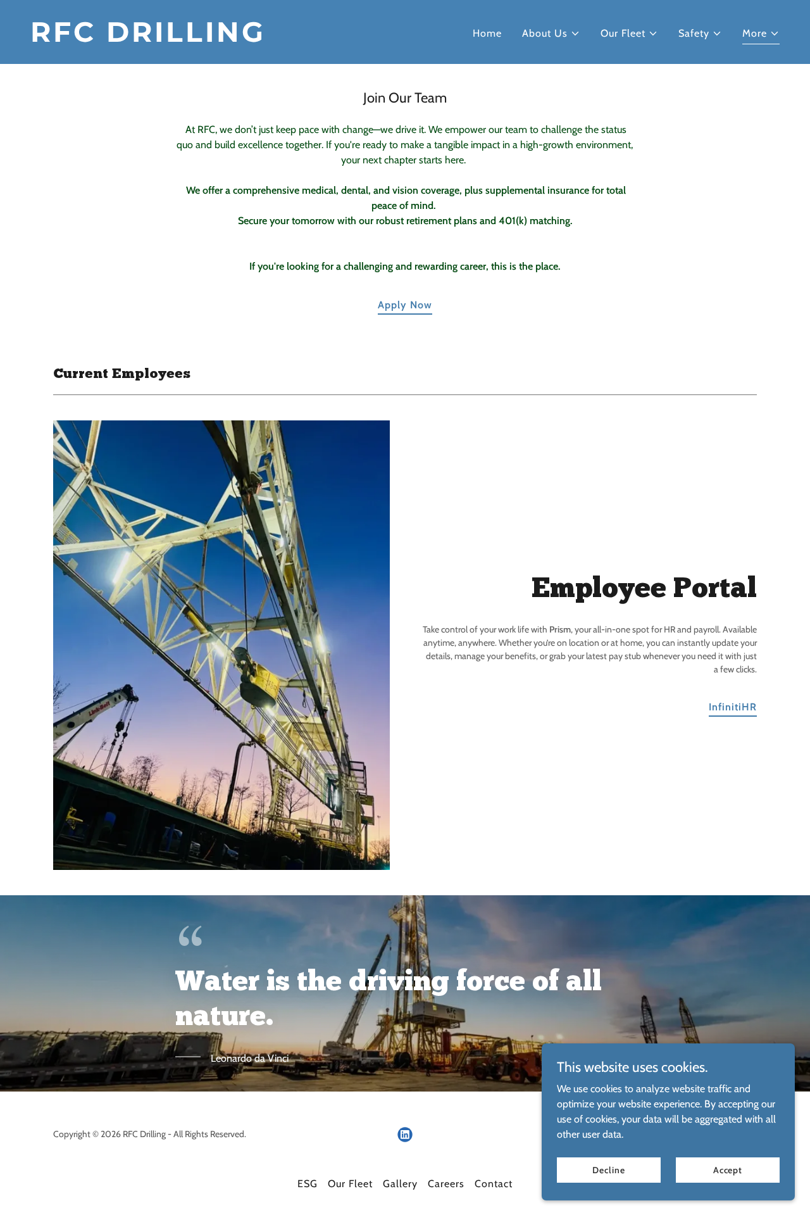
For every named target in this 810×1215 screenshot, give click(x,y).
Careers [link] (446, 1184)
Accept (727, 1169)
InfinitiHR (733, 707)
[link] (212, 38)
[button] (551, 33)
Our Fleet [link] (350, 1184)
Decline (608, 1169)
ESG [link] (307, 1184)
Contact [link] (494, 1184)
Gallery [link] (400, 1184)
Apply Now (405, 305)
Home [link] (487, 33)
